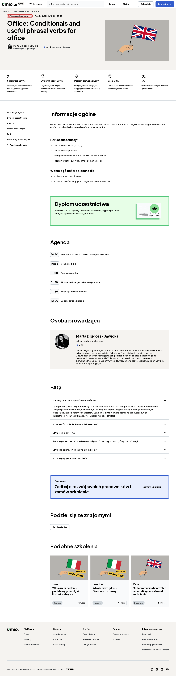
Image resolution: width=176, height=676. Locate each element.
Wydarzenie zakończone (21, 16)
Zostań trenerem (31, 644)
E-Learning (138, 603)
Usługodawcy (89, 644)
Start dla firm (89, 634)
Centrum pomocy (121, 634)
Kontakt (116, 639)
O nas (26, 634)
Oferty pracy (59, 644)
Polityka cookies (150, 639)
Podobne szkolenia (18, 145)
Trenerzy (28, 639)
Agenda (10, 123)
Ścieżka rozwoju (60, 634)
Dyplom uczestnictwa (17, 118)
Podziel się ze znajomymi (18, 139)
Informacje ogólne (15, 112)
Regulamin (147, 634)
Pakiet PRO (58, 639)
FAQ (9, 134)
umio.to (6, 11)
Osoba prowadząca (16, 128)
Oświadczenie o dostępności (155, 649)
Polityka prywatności (152, 644)
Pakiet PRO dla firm (91, 639)
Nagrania (57, 603)
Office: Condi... (34, 11)
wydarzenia (19, 11)
